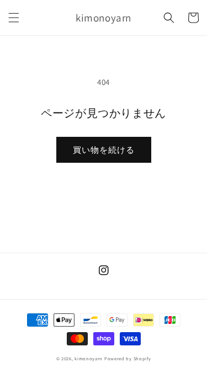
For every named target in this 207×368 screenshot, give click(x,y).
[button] (14, 18)
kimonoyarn (89, 358)
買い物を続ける (104, 150)
